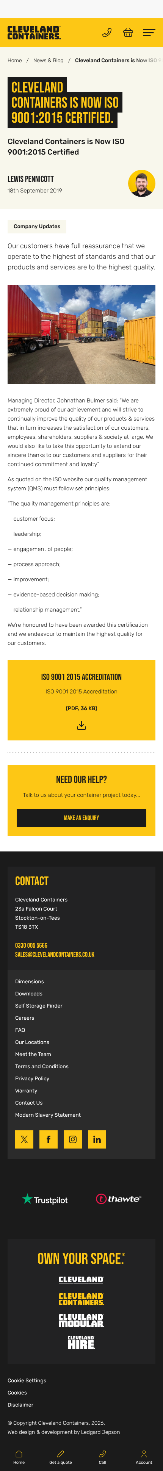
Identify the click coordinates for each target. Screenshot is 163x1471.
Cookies (17, 1393)
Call (102, 1462)
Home (15, 61)
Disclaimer (20, 1405)
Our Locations (32, 1042)
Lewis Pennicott (31, 179)
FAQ (20, 1030)
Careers (24, 1018)
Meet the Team (33, 1055)
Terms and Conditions (42, 1067)
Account (144, 1462)
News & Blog (48, 61)
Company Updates (37, 227)
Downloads (28, 994)
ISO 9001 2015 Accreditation (81, 677)
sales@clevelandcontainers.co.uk (54, 954)
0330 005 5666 (31, 945)
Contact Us (28, 1103)
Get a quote (60, 1462)
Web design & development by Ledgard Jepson (64, 1432)
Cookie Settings (27, 1381)
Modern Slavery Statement (48, 1115)
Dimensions (29, 982)
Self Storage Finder (39, 1006)
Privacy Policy (32, 1079)
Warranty (26, 1091)
